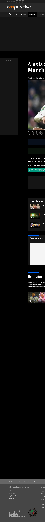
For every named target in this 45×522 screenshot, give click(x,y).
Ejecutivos (12, 493)
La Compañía (13, 491)
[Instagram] (23, 1)
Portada (11, 482)
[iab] (17, 520)
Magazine (23, 14)
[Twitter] (20, 1)
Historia (11, 498)
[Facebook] (17, 1)
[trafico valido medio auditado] (32, 516)
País (15, 14)
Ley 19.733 (12, 496)
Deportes (32, 14)
